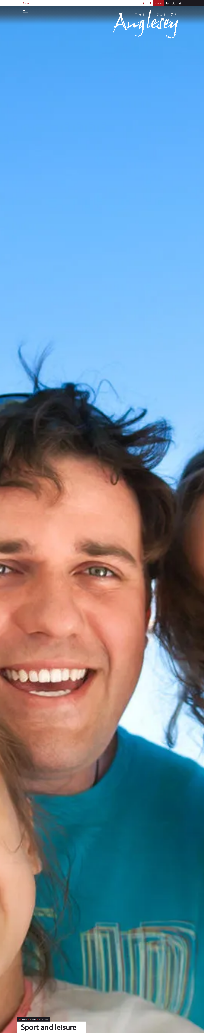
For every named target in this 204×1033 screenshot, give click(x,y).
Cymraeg (26, 4)
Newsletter (158, 4)
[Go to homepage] (145, 38)
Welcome (24, 1019)
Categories (33, 1019)
